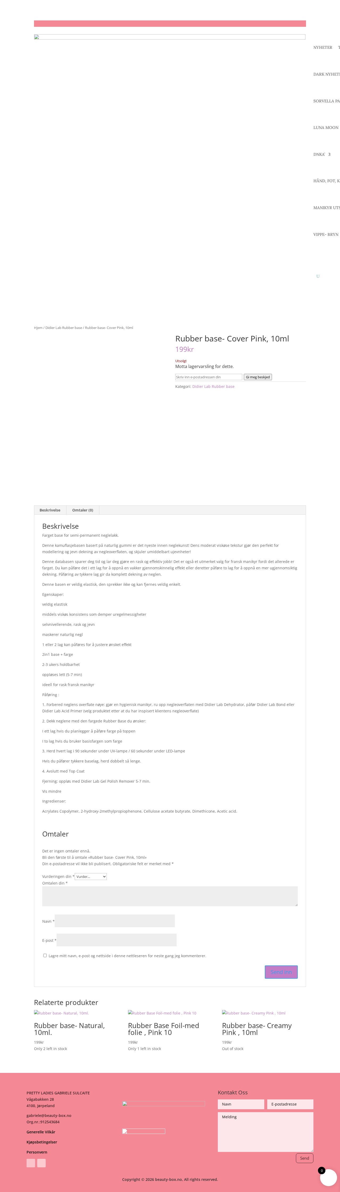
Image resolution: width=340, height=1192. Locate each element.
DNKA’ (319, 154)
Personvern (37, 1152)
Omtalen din (55, 883)
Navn (48, 921)
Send (304, 1158)
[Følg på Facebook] (31, 1163)
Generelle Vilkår (41, 1131)
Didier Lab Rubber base (63, 327)
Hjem (38, 327)
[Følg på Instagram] (41, 1163)
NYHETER (322, 47)
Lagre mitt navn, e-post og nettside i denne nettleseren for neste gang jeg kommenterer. (127, 955)
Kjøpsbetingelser (42, 1142)
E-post (49, 940)
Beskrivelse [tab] (50, 510)
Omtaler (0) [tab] (82, 510)
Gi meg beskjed (258, 377)
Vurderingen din (58, 876)
